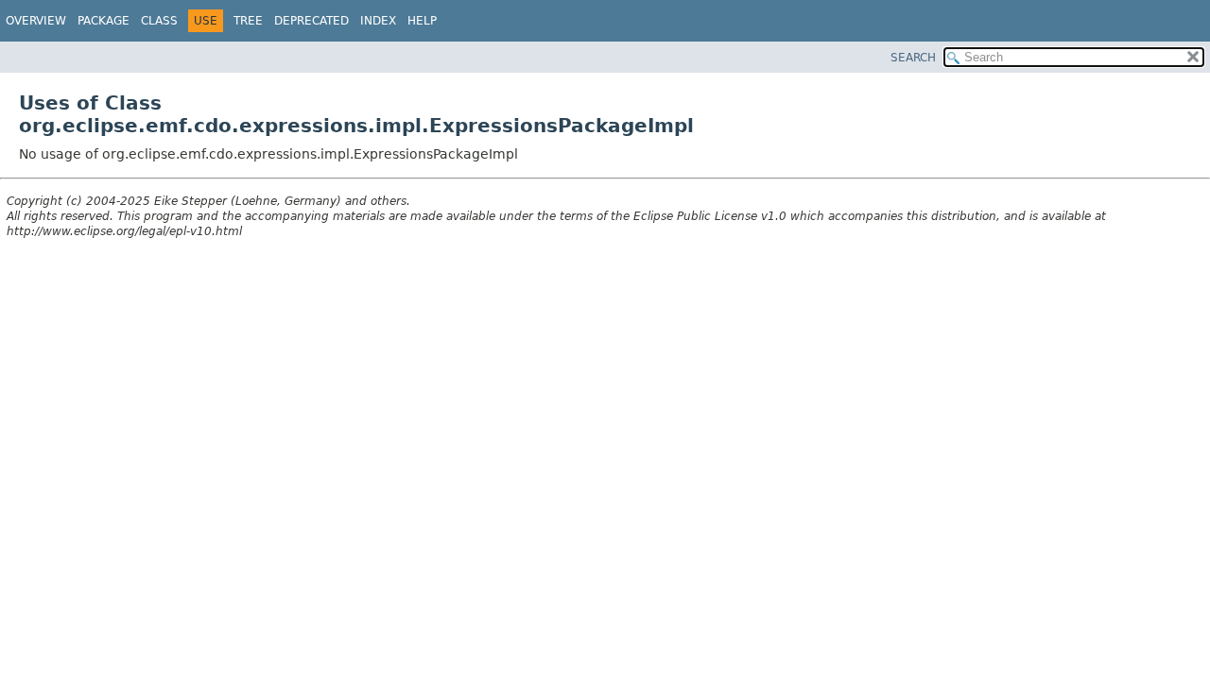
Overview (36, 20)
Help (422, 20)
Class (159, 20)
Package (104, 20)
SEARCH (913, 57)
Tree (248, 20)
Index (378, 20)
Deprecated (311, 20)
